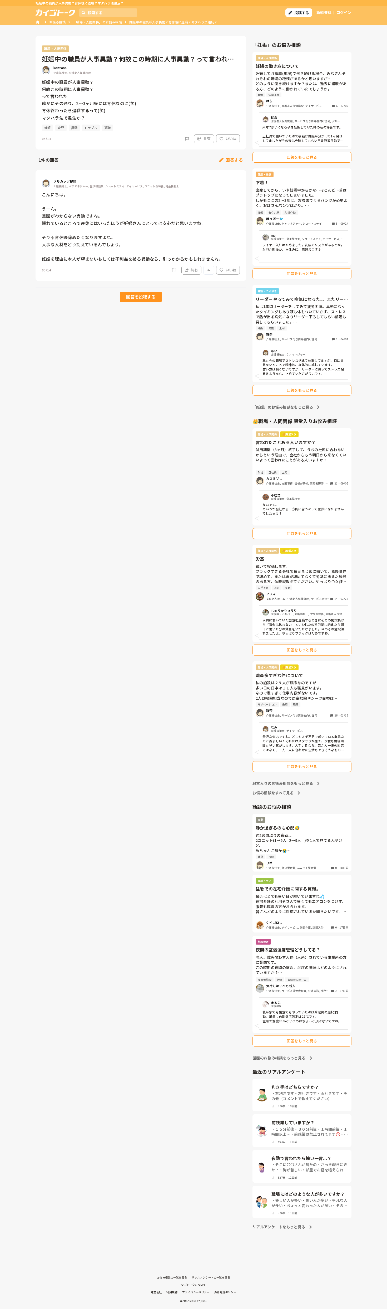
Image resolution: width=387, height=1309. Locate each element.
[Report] (187, 139)
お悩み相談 (57, 22)
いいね (230, 138)
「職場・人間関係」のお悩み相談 (97, 22)
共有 (207, 138)
